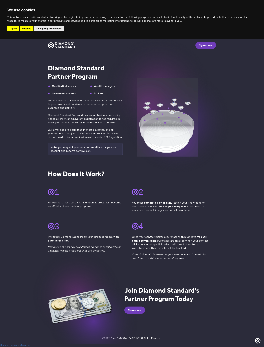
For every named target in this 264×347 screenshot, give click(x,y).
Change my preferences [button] (49, 28)
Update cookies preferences (15, 345)
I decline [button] (26, 28)
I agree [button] (13, 28)
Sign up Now (205, 45)
